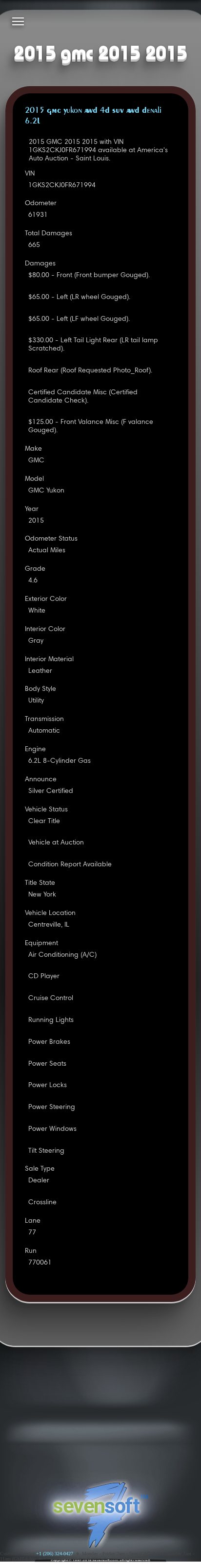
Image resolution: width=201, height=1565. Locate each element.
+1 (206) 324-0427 (54, 1553)
